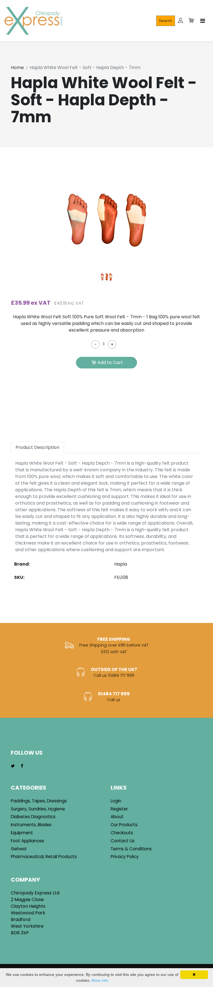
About (117, 817)
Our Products (124, 825)
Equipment (22, 833)
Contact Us (123, 841)
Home (17, 67)
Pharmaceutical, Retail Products (44, 856)
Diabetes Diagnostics (33, 817)
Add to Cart (110, 362)
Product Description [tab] (37, 447)
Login (116, 801)
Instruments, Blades (31, 825)
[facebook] (22, 766)
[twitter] (13, 766)
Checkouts (122, 833)
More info (100, 980)
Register (119, 809)
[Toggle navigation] (203, 21)
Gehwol (18, 849)
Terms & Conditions (131, 849)
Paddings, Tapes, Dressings (39, 801)
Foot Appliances (27, 841)
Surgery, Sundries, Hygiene (38, 809)
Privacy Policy (125, 856)
